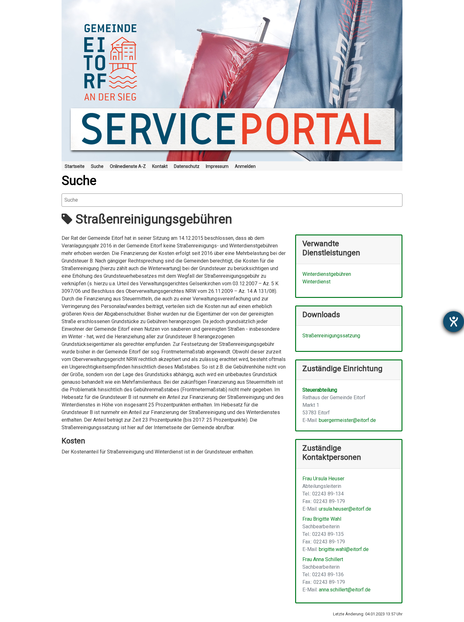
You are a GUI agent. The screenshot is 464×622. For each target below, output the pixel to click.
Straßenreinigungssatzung (331, 336)
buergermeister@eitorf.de (347, 420)
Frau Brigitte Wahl (321, 519)
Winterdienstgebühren (326, 274)
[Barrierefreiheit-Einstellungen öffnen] (453, 321)
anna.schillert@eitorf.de (345, 590)
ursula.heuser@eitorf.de (345, 509)
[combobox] (232, 200)
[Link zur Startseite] (232, 80)
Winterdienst (316, 282)
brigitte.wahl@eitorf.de (344, 549)
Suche (79, 180)
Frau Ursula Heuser (323, 479)
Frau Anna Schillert (322, 559)
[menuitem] (75, 166)
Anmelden (245, 166)
